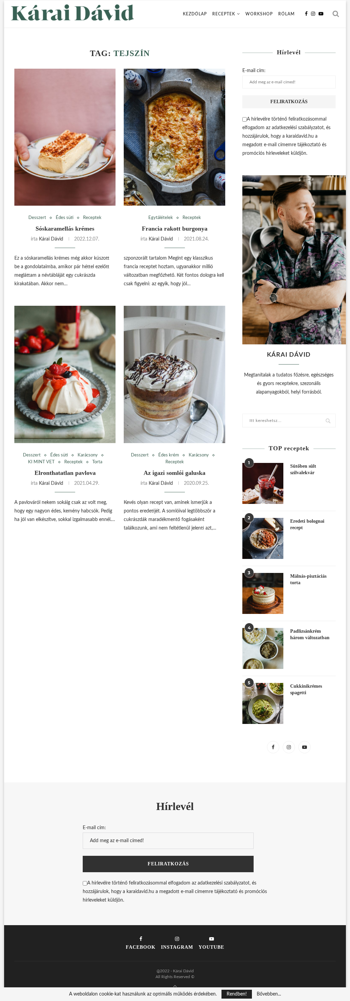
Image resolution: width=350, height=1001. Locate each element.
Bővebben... (269, 994)
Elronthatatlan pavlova (65, 472)
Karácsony (88, 455)
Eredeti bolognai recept (307, 525)
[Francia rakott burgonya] (174, 137)
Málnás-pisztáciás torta (308, 580)
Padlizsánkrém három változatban (309, 635)
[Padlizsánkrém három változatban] (262, 648)
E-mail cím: (254, 70)
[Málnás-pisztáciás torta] (262, 593)
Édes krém (168, 455)
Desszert (37, 218)
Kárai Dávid (51, 239)
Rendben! (237, 994)
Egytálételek (160, 218)
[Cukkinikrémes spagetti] (262, 703)
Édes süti (64, 218)
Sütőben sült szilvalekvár (303, 470)
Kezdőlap (195, 14)
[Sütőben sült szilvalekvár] (262, 483)
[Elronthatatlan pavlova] (65, 374)
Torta (97, 462)
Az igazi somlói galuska (174, 472)
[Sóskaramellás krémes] (65, 137)
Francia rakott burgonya (174, 228)
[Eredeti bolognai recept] (262, 538)
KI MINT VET (41, 462)
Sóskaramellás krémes (65, 228)
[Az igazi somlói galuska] (174, 374)
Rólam (286, 14)
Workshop (259, 14)
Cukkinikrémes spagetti (306, 690)
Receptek (223, 14)
